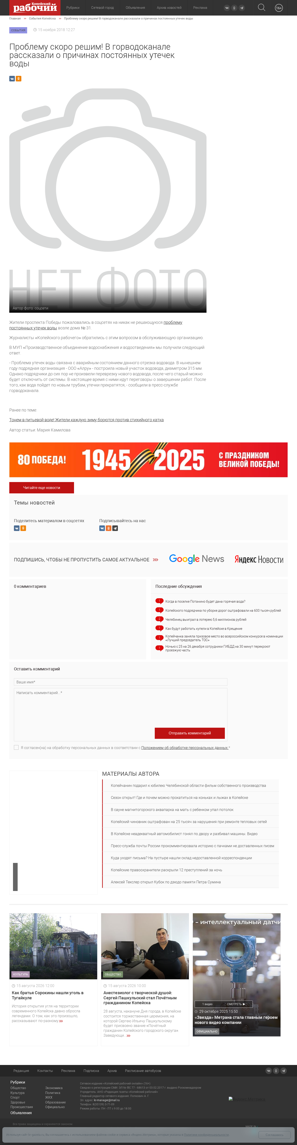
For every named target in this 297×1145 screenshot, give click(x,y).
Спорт (15, 1097)
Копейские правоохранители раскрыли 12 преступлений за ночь (166, 870)
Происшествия (21, 1107)
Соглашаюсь (275, 1135)
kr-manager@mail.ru (107, 1100)
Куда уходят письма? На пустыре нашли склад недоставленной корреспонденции (181, 858)
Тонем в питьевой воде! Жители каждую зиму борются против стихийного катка (86, 419)
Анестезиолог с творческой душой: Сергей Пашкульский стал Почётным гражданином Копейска (140, 997)
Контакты (45, 1071)
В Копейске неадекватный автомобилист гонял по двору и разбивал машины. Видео (184, 834)
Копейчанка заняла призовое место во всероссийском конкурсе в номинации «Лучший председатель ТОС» (224, 638)
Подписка (91, 1071)
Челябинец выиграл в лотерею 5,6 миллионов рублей (205, 619)
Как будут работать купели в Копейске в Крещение (203, 628)
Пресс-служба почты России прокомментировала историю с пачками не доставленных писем (192, 846)
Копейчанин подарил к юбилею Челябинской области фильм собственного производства (188, 785)
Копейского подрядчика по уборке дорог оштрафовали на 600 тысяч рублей (223, 610)
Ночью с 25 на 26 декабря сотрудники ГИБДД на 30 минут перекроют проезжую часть (217, 648)
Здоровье (17, 1102)
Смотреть (234, 1004)
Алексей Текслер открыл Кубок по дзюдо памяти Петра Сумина (166, 882)
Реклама (200, 8)
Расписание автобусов (143, 1071)
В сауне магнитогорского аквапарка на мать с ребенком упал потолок (172, 809)
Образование (55, 1102)
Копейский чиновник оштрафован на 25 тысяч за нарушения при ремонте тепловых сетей (189, 822)
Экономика (54, 1088)
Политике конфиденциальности (206, 1135)
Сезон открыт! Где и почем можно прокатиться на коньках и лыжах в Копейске (179, 797)
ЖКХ (48, 1097)
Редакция (21, 1071)
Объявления (135, 8)
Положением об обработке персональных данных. (185, 748)
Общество (18, 1088)
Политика (52, 1093)
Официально (55, 1107)
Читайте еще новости (41, 488)
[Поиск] (261, 8)
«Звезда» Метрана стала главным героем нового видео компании (236, 1020)
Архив (112, 1071)
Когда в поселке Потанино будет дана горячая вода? (205, 601)
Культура (17, 1093)
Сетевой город (102, 8)
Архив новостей (169, 8)
